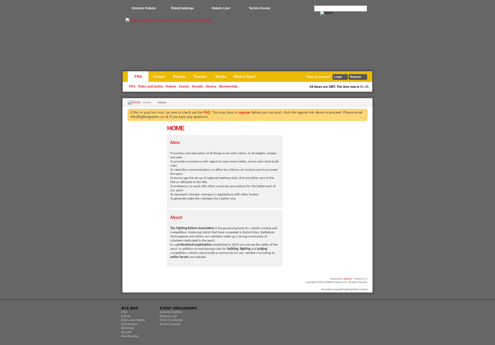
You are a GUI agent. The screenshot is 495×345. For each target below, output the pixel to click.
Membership (228, 86)
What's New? (245, 76)
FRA (138, 76)
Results (197, 86)
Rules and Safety (150, 86)
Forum (158, 76)
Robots (171, 86)
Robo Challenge (171, 320)
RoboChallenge (182, 8)
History (211, 86)
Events (184, 86)
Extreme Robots (144, 8)
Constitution (129, 324)
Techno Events (259, 8)
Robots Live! (221, 8)
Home (147, 102)
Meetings (127, 328)
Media (221, 76)
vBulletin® (348, 279)
